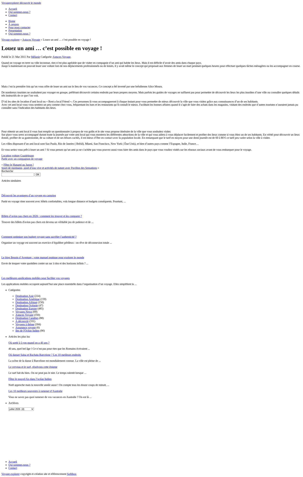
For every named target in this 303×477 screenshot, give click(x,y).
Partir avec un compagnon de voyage (21, 158)
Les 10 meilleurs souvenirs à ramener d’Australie (35, 391)
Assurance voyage (25, 327)
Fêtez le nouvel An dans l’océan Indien (30, 379)
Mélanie (35, 56)
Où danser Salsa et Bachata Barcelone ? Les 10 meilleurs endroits (44, 354)
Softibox (71, 473)
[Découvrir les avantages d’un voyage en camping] (5, 192)
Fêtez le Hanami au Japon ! (19, 164)
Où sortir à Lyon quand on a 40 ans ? (28, 342)
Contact (12, 15)
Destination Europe (26, 308)
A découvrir (22, 321)
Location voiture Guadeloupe (17, 155)
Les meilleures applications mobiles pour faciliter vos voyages (35, 278)
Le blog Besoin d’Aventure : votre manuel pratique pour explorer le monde (42, 257)
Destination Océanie (26, 305)
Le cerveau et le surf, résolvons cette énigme (32, 366)
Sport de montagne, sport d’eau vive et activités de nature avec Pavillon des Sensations (49, 167)
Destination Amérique (27, 299)
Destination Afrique (26, 302)
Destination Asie (24, 295)
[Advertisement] (23, 435)
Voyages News (23, 311)
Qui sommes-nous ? (19, 12)
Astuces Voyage (31, 39)
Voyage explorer (10, 39)
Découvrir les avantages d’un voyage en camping (28, 195)
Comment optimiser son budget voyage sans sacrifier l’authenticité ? (38, 236)
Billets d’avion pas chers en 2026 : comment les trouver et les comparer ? (41, 216)
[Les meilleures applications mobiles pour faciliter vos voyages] (5, 275)
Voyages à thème (24, 324)
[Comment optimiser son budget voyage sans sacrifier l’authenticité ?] (5, 234)
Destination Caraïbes (26, 318)
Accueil (12, 8)
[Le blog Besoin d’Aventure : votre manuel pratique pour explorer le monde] (5, 254)
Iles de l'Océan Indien (27, 330)
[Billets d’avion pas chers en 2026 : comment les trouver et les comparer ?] (5, 213)
